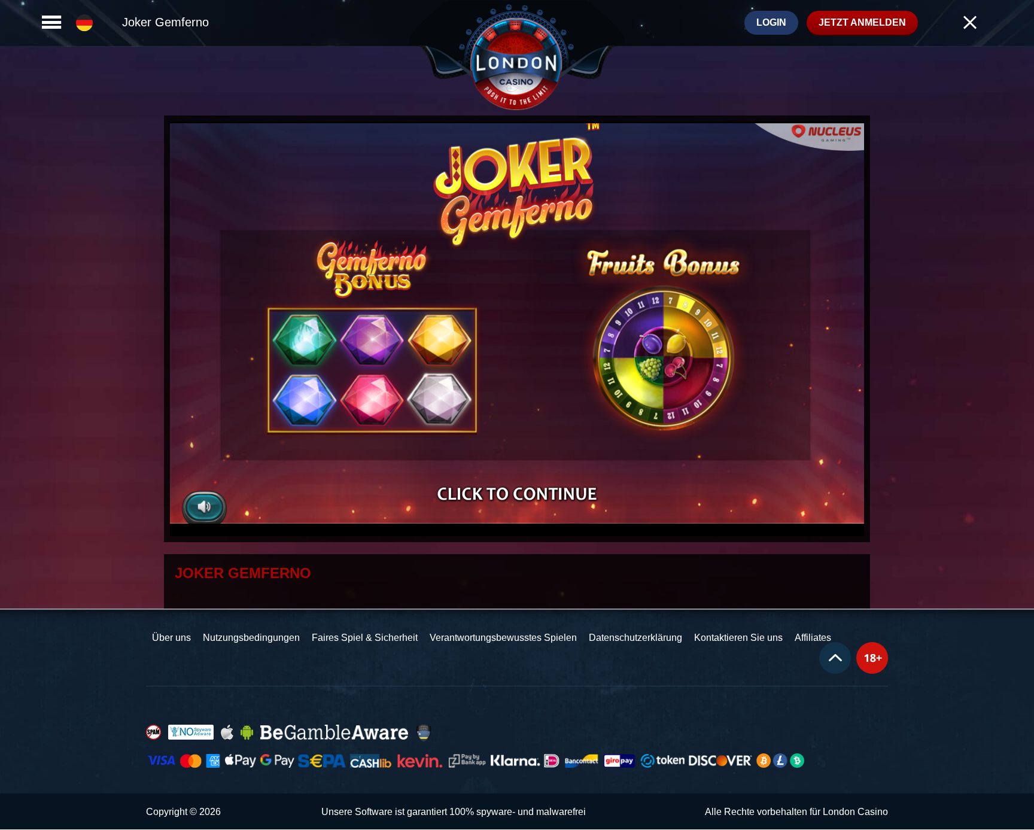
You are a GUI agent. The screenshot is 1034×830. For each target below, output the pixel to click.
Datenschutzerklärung (635, 638)
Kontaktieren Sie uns (738, 638)
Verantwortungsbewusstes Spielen (503, 638)
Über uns (171, 638)
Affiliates (813, 638)
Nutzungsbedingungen (251, 638)
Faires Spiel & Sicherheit (365, 638)
